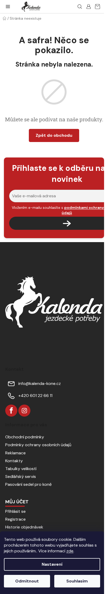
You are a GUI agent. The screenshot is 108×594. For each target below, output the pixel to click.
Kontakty (14, 461)
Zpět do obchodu (54, 135)
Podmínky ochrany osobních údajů (38, 445)
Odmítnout (27, 581)
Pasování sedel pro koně (28, 484)
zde (69, 551)
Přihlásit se (15, 511)
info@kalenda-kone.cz (39, 383)
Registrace (15, 519)
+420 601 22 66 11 (35, 395)
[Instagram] (24, 411)
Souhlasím (77, 581)
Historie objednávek (24, 527)
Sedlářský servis (20, 476)
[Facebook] (11, 411)
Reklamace (15, 453)
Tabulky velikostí (20, 468)
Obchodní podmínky (24, 437)
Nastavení (52, 564)
